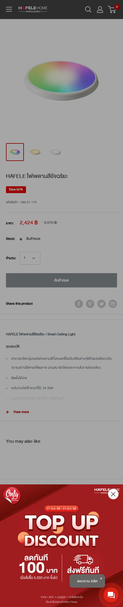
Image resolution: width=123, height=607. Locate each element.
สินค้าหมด (61, 280)
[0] (112, 9)
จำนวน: (11, 258)
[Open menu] (9, 9)
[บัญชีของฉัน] (100, 9)
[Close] (113, 494)
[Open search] (88, 9)
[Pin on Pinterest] (90, 303)
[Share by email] (113, 303)
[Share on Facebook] (79, 303)
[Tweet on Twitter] (101, 303)
